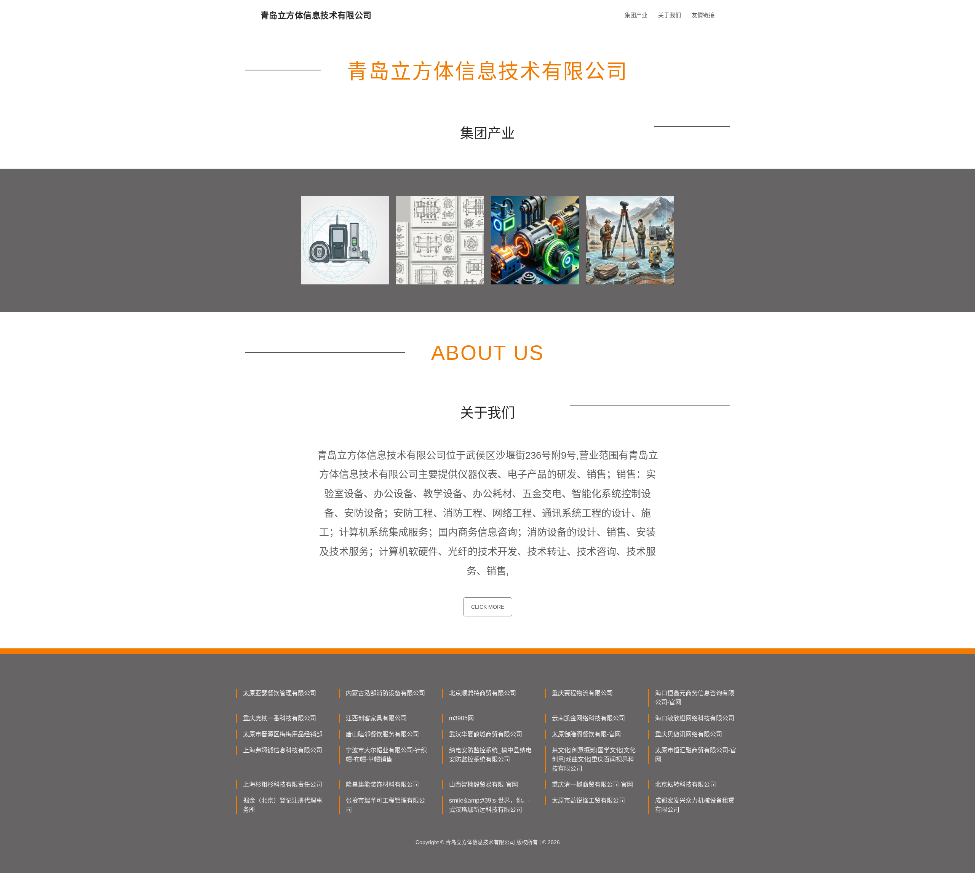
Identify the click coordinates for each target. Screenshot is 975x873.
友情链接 (703, 15)
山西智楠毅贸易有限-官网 (483, 784)
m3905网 (461, 718)
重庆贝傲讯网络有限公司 (688, 734)
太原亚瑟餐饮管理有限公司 (279, 693)
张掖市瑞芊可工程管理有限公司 (385, 805)
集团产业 (636, 15)
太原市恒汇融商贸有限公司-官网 (695, 755)
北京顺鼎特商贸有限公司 (482, 693)
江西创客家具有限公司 (376, 718)
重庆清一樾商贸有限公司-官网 (592, 784)
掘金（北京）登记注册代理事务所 (282, 805)
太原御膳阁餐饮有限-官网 (586, 734)
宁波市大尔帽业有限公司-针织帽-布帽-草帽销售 (386, 755)
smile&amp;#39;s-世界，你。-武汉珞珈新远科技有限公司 (489, 805)
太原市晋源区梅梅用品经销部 (282, 734)
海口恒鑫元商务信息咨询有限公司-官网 (694, 697)
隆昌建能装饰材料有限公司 (382, 784)
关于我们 (669, 15)
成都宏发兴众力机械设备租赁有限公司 (694, 805)
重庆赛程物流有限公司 (582, 693)
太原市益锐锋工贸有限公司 (588, 800)
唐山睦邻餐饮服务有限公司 (382, 734)
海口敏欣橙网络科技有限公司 (694, 718)
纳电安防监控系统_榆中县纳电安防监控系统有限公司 (490, 755)
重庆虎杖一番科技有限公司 (279, 718)
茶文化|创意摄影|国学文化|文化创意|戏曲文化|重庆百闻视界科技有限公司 (594, 759)
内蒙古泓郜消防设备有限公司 (385, 693)
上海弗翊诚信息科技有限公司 (282, 750)
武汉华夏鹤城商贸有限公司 (485, 734)
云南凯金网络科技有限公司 (588, 718)
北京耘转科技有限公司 (685, 784)
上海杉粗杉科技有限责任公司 (282, 784)
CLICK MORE (487, 607)
